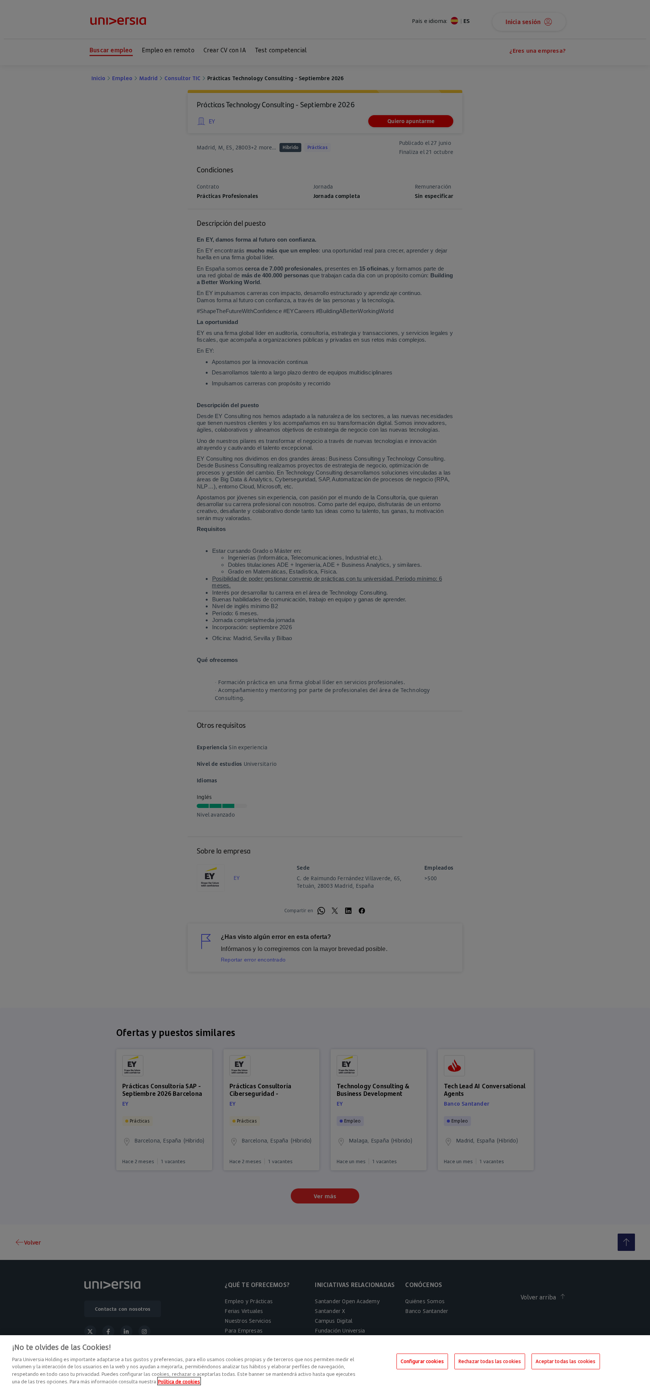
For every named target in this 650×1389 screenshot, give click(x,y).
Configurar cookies (422, 1361)
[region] (325, 1362)
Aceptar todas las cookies (565, 1361)
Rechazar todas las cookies (490, 1361)
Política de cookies (179, 1381)
